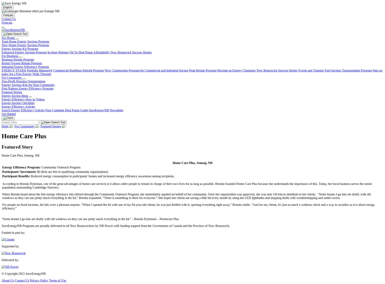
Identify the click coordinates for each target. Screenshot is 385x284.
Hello (5, 126)
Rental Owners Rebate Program (22, 63)
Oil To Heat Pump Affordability (89, 52)
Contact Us (9, 19)
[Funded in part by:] (8, 239)
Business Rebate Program (18, 59)
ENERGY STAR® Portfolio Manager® (27, 70)
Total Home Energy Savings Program (25, 41)
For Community (12, 77)
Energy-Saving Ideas (15, 95)
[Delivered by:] (10, 267)
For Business (10, 56)
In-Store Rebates (58, 52)
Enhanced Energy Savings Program (24, 52)
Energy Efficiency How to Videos (23, 99)
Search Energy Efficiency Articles (23, 110)
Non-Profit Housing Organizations (23, 81)
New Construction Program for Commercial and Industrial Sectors (146, 70)
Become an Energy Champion (236, 70)
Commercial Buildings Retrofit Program (78, 70)
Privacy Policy (39, 280)
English (7, 7)
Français (8, 15)
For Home (8, 38)
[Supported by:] (14, 253)
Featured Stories (12, 92)
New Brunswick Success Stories (131, 52)
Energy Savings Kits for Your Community (28, 85)
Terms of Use (57, 280)
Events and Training (311, 70)
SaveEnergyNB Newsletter (106, 110)
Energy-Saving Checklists (18, 103)
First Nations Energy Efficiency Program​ (27, 88)
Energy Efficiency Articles (18, 106)
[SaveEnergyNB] (13, 30)
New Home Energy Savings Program (25, 45)
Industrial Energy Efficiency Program (25, 67)
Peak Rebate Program (203, 70)
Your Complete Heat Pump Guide (67, 110)
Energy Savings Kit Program (20, 48)
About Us (8, 280)
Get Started (9, 114)
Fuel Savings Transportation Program (348, 70)
